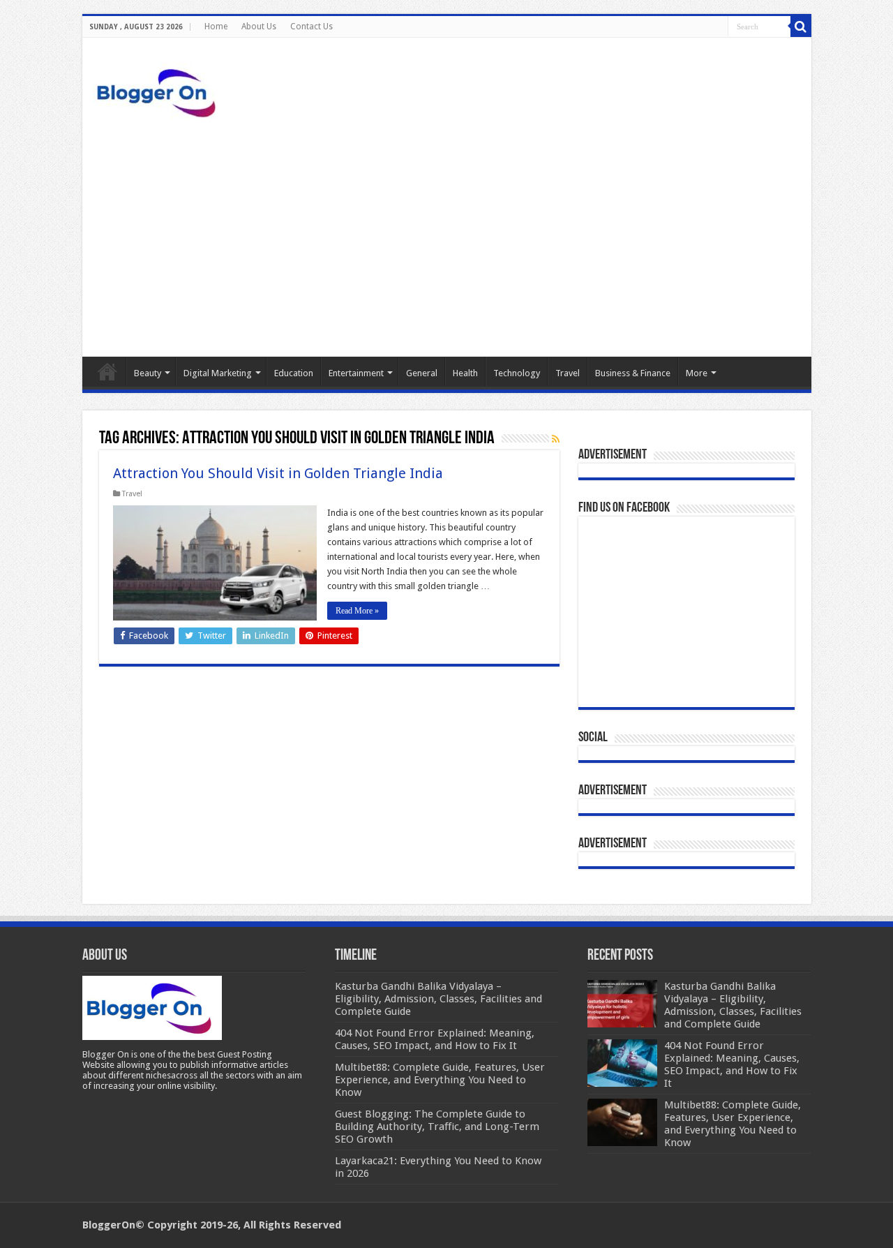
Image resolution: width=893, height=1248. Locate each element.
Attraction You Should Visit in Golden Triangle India (278, 473)
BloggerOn (108, 1225)
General (421, 373)
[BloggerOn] (159, 90)
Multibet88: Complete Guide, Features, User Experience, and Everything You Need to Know (732, 1124)
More (696, 373)
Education (293, 373)
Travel (567, 373)
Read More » (357, 611)
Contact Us (311, 26)
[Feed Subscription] (556, 439)
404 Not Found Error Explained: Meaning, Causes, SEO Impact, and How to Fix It (732, 1064)
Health (465, 373)
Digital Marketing (217, 373)
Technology (516, 373)
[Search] (800, 26)
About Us (258, 26)
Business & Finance (632, 373)
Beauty (147, 373)
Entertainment (356, 373)
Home (215, 26)
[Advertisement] (447, 238)
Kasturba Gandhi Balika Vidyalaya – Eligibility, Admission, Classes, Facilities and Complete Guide (733, 1005)
